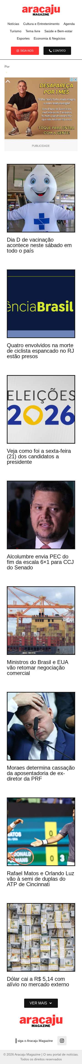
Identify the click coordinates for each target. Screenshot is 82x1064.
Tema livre (33, 31)
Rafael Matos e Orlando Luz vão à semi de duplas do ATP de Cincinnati (40, 878)
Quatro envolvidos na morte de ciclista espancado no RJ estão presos (40, 350)
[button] (41, 1003)
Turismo (15, 31)
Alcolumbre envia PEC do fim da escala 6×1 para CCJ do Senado (40, 562)
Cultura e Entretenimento (41, 24)
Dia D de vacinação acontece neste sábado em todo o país (39, 245)
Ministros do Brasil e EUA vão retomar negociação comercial (37, 667)
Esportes (23, 38)
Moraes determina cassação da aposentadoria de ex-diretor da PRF (41, 773)
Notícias (13, 24)
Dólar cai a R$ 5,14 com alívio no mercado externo (38, 981)
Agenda (69, 24)
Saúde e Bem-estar (58, 31)
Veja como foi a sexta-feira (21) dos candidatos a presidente (39, 456)
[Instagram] (62, 1040)
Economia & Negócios (49, 38)
